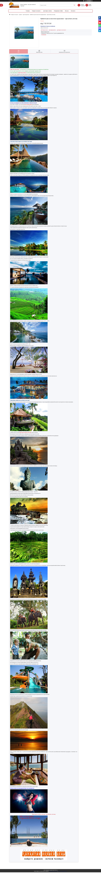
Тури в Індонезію (26, 14)
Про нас (67, 10)
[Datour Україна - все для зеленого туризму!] (14, 5)
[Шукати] (74, 5)
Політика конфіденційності (62, 871)
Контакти (73, 10)
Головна (28, 10)
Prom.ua (56, 870)
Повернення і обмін (58, 10)
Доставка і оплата (47, 10)
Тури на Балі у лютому (51, 814)
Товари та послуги (36, 10)
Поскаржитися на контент (53, 871)
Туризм (20, 14)
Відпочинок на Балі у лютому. (39, 814)
